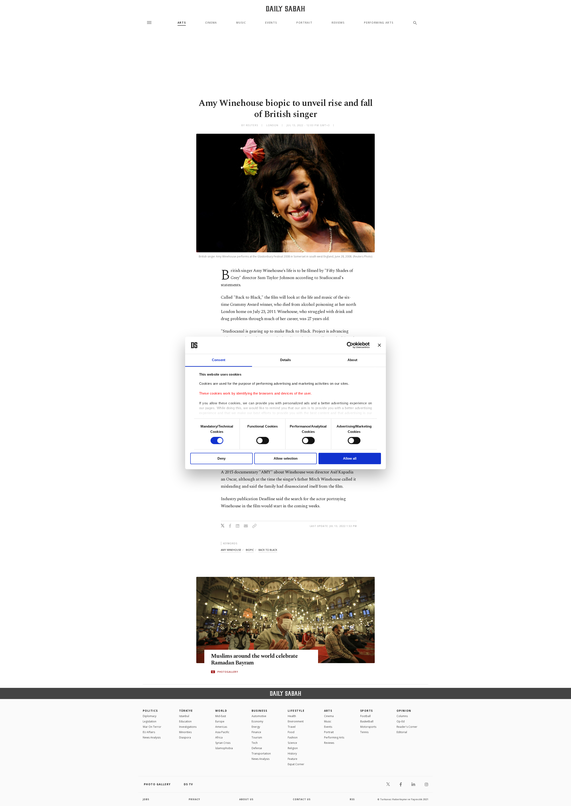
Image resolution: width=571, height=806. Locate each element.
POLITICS (150, 711)
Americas (221, 727)
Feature (292, 759)
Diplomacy (149, 716)
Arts (182, 22)
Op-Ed (401, 721)
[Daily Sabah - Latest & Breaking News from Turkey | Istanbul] (285, 8)
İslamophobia (224, 748)
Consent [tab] (218, 360)
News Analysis (152, 737)
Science (292, 743)
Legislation (149, 721)
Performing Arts (378, 22)
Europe (219, 721)
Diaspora (185, 737)
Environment (296, 721)
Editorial (402, 732)
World (221, 711)
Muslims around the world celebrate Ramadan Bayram (254, 659)
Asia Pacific (222, 732)
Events (271, 22)
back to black (268, 549)
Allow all (349, 458)
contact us (301, 799)
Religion (293, 748)
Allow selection (286, 458)
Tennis (364, 732)
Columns (402, 716)
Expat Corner (296, 764)
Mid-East (220, 716)
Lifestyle (296, 711)
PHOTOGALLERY (227, 671)
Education (185, 721)
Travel (292, 727)
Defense (257, 748)
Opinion (404, 711)
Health (292, 716)
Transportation (261, 753)
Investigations (188, 727)
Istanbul (184, 716)
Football (365, 716)
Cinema (211, 22)
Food (291, 732)
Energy (256, 727)
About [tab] (352, 360)
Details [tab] (285, 360)
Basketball (366, 721)
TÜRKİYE (186, 711)
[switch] (262, 440)
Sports (366, 711)
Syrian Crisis (222, 743)
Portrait (304, 22)
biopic (250, 549)
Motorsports (368, 727)
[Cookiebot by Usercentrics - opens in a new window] (350, 345)
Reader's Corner (407, 727)
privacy (194, 799)
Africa (219, 737)
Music (241, 22)
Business (259, 711)
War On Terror (152, 727)
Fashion (293, 737)
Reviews (338, 22)
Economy (257, 721)
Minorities (185, 732)
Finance (256, 732)
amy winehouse (231, 549)
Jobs (146, 799)
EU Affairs (149, 732)
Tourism (257, 737)
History (292, 753)
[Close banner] (379, 345)
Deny (221, 458)
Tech (255, 743)
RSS (352, 799)
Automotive (259, 716)
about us (246, 799)
